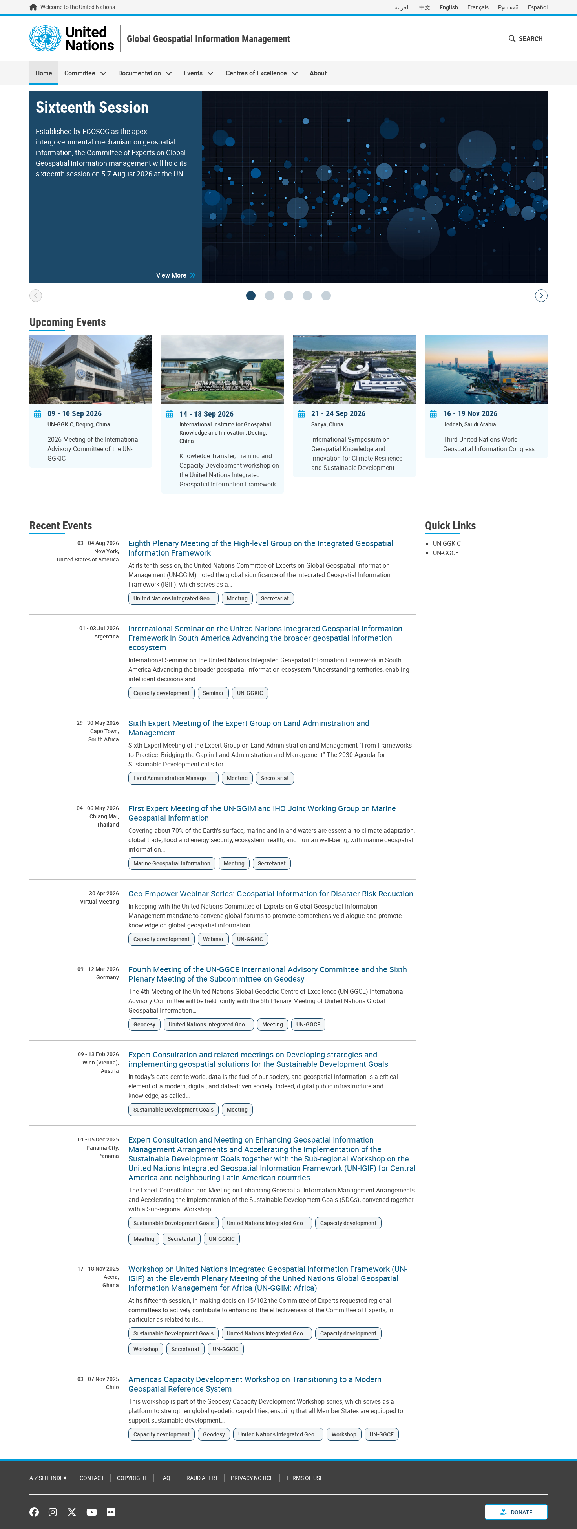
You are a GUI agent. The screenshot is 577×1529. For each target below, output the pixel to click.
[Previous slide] (35, 295)
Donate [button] (521, 1512)
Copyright (132, 1477)
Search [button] (530, 38)
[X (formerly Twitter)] (71, 1512)
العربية (402, 7)
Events (190, 73)
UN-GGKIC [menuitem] (447, 543)
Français (478, 7)
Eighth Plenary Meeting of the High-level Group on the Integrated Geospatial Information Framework (260, 548)
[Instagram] (53, 1512)
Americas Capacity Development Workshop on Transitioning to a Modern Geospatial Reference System (255, 1384)
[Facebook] (36, 1512)
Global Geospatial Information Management (208, 38)
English (449, 7)
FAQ (165, 1477)
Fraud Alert (200, 1477)
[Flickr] (111, 1512)
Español (538, 7)
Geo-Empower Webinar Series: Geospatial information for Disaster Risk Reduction (270, 893)
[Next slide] (541, 295)
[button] (176, 275)
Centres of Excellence (253, 73)
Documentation (136, 73)
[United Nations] (71, 38)
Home (43, 73)
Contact (92, 1477)
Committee (76, 73)
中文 (424, 7)
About (318, 73)
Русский (508, 7)
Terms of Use (304, 1477)
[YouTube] (91, 1512)
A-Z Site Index (48, 1477)
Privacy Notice (252, 1477)
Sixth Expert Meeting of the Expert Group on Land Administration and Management (248, 728)
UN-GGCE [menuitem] (446, 553)
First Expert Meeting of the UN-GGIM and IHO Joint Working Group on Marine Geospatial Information (262, 813)
